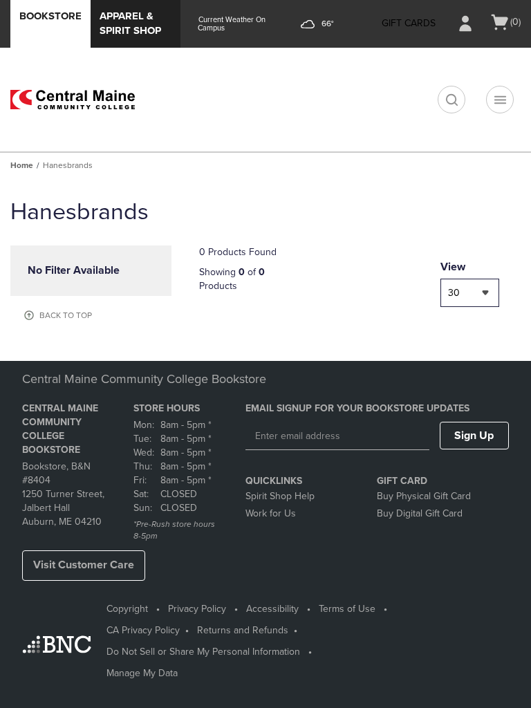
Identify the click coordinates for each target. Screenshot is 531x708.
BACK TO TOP (65, 315)
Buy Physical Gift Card (424, 496)
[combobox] (469, 293)
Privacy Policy (197, 609)
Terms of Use (347, 609)
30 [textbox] (454, 293)
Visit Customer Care (83, 565)
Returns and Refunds (242, 630)
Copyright (127, 609)
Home (21, 165)
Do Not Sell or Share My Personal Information (203, 652)
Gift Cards (409, 23)
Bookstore (50, 16)
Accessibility (272, 609)
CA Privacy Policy (143, 630)
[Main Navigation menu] (500, 99)
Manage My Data (142, 673)
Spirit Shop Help (280, 496)
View (452, 267)
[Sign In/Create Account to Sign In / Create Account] (465, 23)
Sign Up (474, 435)
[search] (451, 99)
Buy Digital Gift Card (420, 513)
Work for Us (270, 513)
